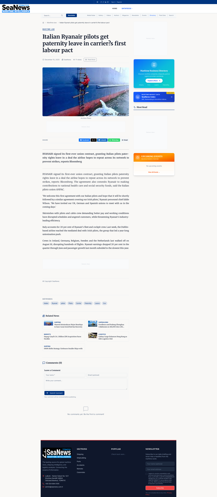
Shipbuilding (81, 458)
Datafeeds (126, 8)
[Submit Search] (62, 15)
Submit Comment (56, 393)
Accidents (80, 465)
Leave (97, 303)
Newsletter (71, 15)
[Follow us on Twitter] (103, 2)
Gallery (101, 15)
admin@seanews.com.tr (54, 487)
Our (104, 303)
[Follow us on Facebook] (101, 2)
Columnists (81, 472)
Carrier (78, 303)
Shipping (80, 454)
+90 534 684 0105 (52, 484)
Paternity (88, 303)
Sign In (113, 2)
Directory (153, 15)
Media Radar (91, 15)
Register (119, 2)
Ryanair (54, 303)
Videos (108, 15)
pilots (63, 303)
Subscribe (160, 488)
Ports (79, 461)
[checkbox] (146, 474)
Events (144, 15)
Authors (116, 15)
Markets (80, 469)
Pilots (71, 303)
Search (171, 15)
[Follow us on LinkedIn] (105, 2)
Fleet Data (162, 15)
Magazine (125, 15)
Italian (46, 303)
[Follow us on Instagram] (107, 2)
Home (114, 8)
